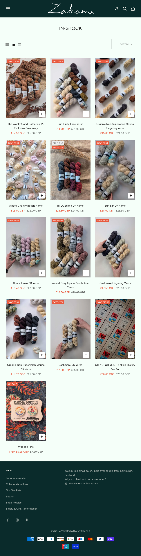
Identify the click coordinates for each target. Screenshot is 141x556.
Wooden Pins (26, 446)
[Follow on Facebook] (8, 520)
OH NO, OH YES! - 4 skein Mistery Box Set (115, 367)
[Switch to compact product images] (19, 44)
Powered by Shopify (78, 531)
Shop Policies (13, 502)
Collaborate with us (17, 484)
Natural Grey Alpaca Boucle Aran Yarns (70, 285)
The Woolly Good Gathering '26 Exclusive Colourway (26, 126)
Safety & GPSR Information (21, 508)
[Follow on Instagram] (17, 520)
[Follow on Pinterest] (27, 520)
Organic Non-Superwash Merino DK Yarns (26, 367)
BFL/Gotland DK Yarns (70, 205)
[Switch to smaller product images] (13, 44)
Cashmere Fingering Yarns (115, 283)
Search (10, 496)
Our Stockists (13, 490)
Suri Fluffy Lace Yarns (70, 123)
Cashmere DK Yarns (70, 364)
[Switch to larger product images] (7, 44)
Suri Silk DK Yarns (115, 205)
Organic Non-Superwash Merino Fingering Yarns (115, 126)
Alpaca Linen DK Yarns (26, 283)
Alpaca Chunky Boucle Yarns (26, 205)
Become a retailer (16, 478)
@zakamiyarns (74, 483)
